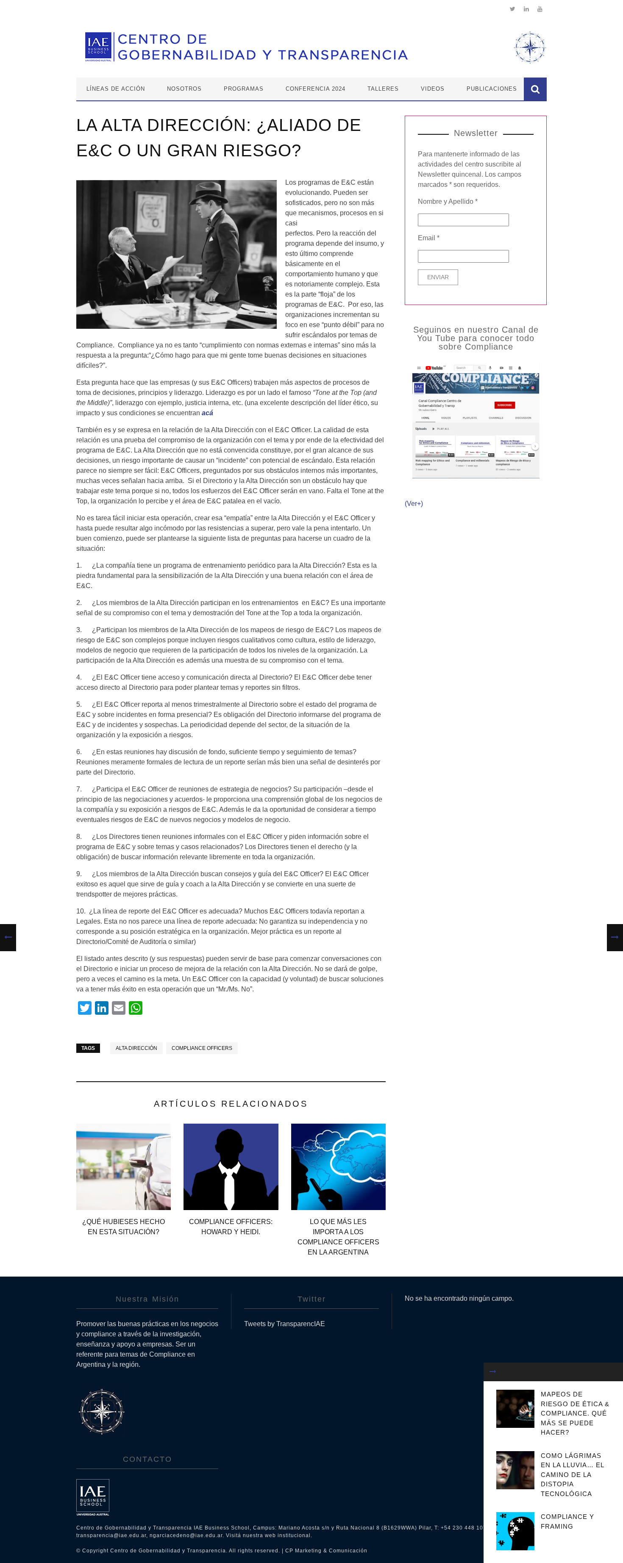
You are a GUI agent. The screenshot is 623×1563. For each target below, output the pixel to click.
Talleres (383, 89)
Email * (428, 238)
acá (207, 412)
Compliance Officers (202, 1048)
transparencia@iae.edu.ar (111, 1535)
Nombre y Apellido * (448, 201)
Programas (244, 89)
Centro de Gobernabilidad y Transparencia (168, 1551)
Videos (433, 89)
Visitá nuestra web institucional (268, 1535)
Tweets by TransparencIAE (284, 1323)
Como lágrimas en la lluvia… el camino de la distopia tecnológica (572, 1474)
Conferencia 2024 (315, 89)
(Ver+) (414, 503)
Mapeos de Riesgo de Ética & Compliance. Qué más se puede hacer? (575, 1413)
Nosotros (184, 89)
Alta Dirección (136, 1048)
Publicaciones (492, 89)
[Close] (493, 1372)
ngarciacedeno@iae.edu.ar (186, 1535)
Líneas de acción (115, 89)
